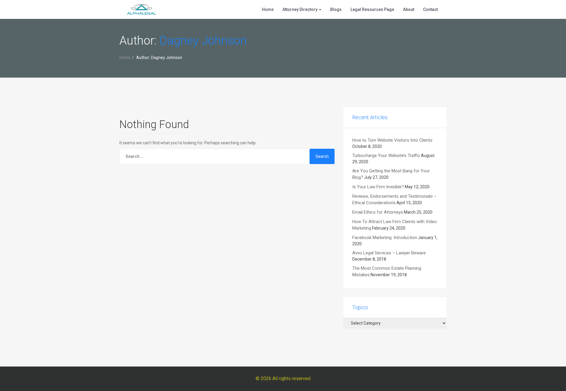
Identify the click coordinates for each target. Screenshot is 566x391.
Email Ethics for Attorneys (377, 212)
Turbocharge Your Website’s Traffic (386, 155)
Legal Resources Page (372, 9)
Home (268, 9)
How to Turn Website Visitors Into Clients (392, 140)
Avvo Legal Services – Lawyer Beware (389, 253)
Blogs (336, 9)
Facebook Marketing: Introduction (384, 237)
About (408, 9)
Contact (430, 9)
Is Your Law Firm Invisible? (378, 186)
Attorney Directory (300, 9)
